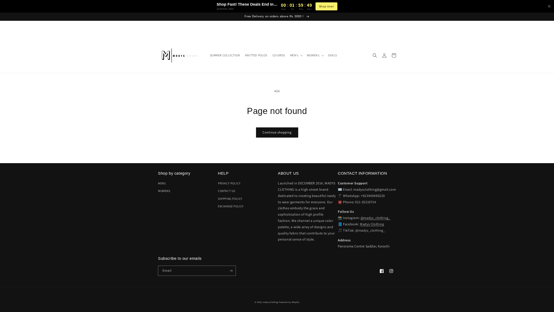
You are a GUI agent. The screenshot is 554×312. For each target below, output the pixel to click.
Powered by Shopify (289, 302)
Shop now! (326, 6)
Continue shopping (277, 132)
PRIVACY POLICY (229, 183)
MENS (162, 183)
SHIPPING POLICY (230, 199)
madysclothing (270, 302)
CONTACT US (226, 191)
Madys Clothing (372, 224)
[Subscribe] (231, 271)
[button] (296, 55)
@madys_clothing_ (375, 218)
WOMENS (164, 191)
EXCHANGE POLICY (231, 206)
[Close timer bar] (549, 6)
